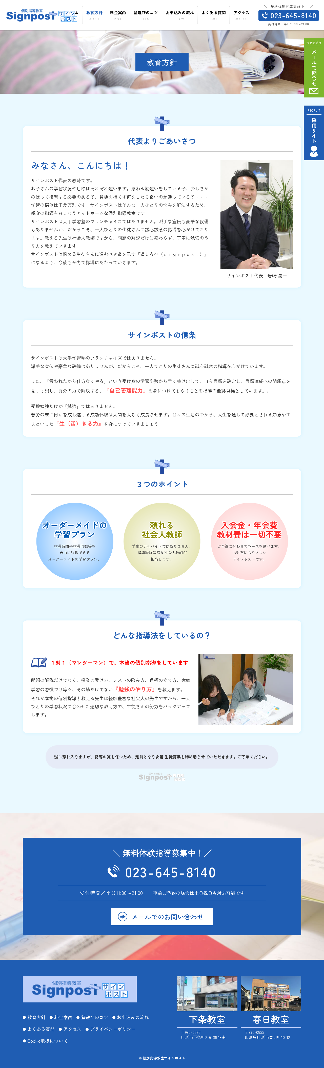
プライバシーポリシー (113, 1029)
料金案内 (63, 1017)
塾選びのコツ (94, 1017)
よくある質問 (41, 1029)
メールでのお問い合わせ (167, 916)
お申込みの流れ (133, 1017)
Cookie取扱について (47, 1041)
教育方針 (36, 1017)
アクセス (72, 1029)
